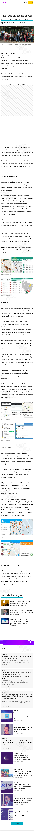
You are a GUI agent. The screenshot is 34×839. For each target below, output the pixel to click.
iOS (27, 241)
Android (22, 241)
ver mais (16, 823)
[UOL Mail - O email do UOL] (24, 3)
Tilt (17, 8)
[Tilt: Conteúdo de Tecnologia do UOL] (5, 2)
